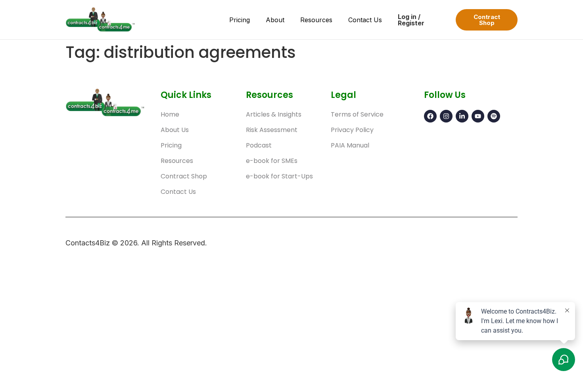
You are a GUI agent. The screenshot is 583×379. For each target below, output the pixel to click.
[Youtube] (478, 116)
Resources (316, 20)
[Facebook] (430, 116)
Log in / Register (411, 20)
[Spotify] (493, 116)
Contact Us (365, 20)
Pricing (239, 20)
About (275, 20)
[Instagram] (446, 116)
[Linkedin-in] (462, 116)
